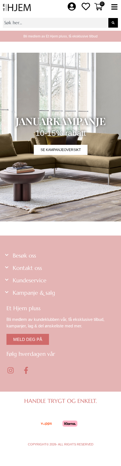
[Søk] (113, 23)
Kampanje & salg (34, 292)
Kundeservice (29, 280)
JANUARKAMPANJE (60, 121)
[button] (114, 7)
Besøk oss (24, 255)
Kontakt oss (27, 268)
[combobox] (55, 23)
